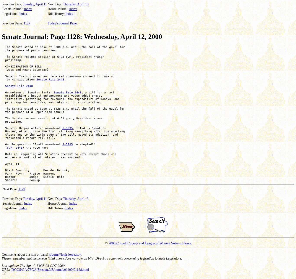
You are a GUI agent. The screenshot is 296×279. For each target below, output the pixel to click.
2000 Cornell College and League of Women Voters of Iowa (150, 243)
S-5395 (67, 128)
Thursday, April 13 (76, 4)
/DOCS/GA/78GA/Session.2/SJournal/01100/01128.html (50, 269)
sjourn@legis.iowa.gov (65, 254)
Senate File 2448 (50, 79)
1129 (21, 189)
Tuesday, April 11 (35, 4)
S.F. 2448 (15, 147)
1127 (27, 23)
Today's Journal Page (62, 23)
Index (28, 9)
